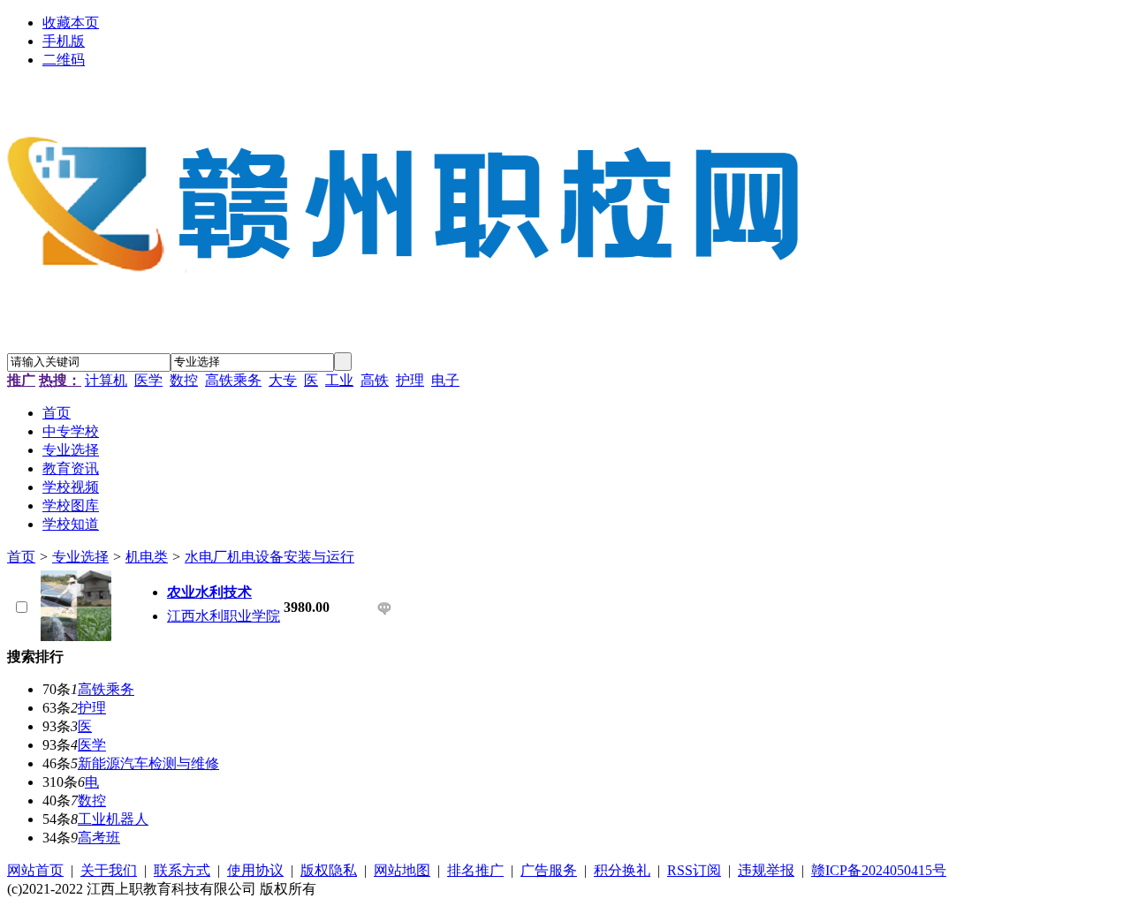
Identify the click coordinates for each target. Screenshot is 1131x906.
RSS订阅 (694, 870)
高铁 (375, 380)
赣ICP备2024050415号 (878, 870)
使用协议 (255, 870)
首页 (21, 556)
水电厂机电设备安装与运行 (269, 556)
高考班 (99, 837)
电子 (445, 380)
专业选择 (80, 556)
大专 (283, 380)
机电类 (146, 556)
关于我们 (108, 870)
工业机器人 (113, 819)
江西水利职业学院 (223, 615)
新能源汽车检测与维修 (148, 763)
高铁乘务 (233, 380)
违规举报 (766, 870)
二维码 (63, 59)
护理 (410, 380)
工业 (339, 380)
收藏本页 (70, 22)
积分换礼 (622, 870)
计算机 (106, 380)
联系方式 (182, 870)
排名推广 (475, 870)
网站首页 (35, 870)
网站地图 (402, 870)
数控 (184, 380)
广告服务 (548, 870)
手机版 (63, 41)
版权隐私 (328, 870)
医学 (148, 380)
